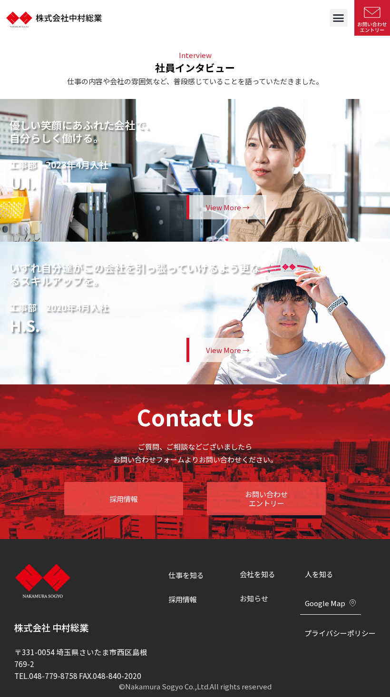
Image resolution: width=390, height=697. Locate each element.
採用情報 (182, 599)
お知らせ (254, 598)
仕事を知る (186, 575)
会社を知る (257, 574)
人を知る (319, 574)
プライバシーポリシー (340, 633)
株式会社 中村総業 (51, 627)
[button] (339, 18)
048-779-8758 (53, 675)
